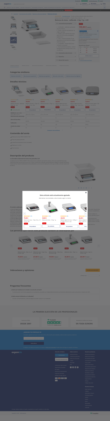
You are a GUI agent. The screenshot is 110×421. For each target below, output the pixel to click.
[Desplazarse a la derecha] (85, 214)
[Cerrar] (86, 192)
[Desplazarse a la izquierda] (24, 214)
